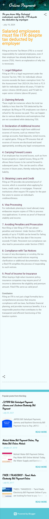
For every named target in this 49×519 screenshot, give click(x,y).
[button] (45, 15)
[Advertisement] (24, 345)
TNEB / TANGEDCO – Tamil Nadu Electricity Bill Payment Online (19, 477)
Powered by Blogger (26, 514)
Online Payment (22, 5)
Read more (41, 432)
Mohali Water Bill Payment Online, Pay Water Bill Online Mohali (20, 442)
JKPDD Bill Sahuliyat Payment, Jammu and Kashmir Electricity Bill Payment (18, 405)
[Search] (45, 5)
